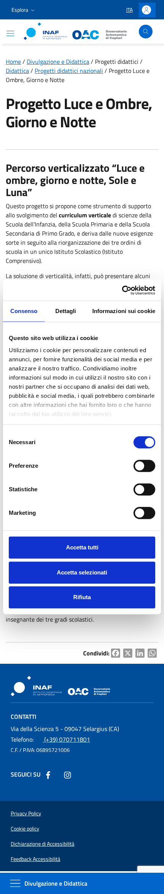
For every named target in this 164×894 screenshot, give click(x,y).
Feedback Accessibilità (35, 859)
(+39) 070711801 (50, 739)
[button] (23, 10)
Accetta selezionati (82, 572)
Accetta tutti (82, 547)
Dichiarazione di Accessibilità (42, 844)
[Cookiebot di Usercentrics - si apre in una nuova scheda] (121, 290)
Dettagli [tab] (65, 311)
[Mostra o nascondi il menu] (10, 33)
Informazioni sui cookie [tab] (123, 311)
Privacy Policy (26, 813)
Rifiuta (82, 597)
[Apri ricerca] (146, 31)
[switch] (144, 466)
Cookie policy (25, 828)
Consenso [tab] (24, 311)
